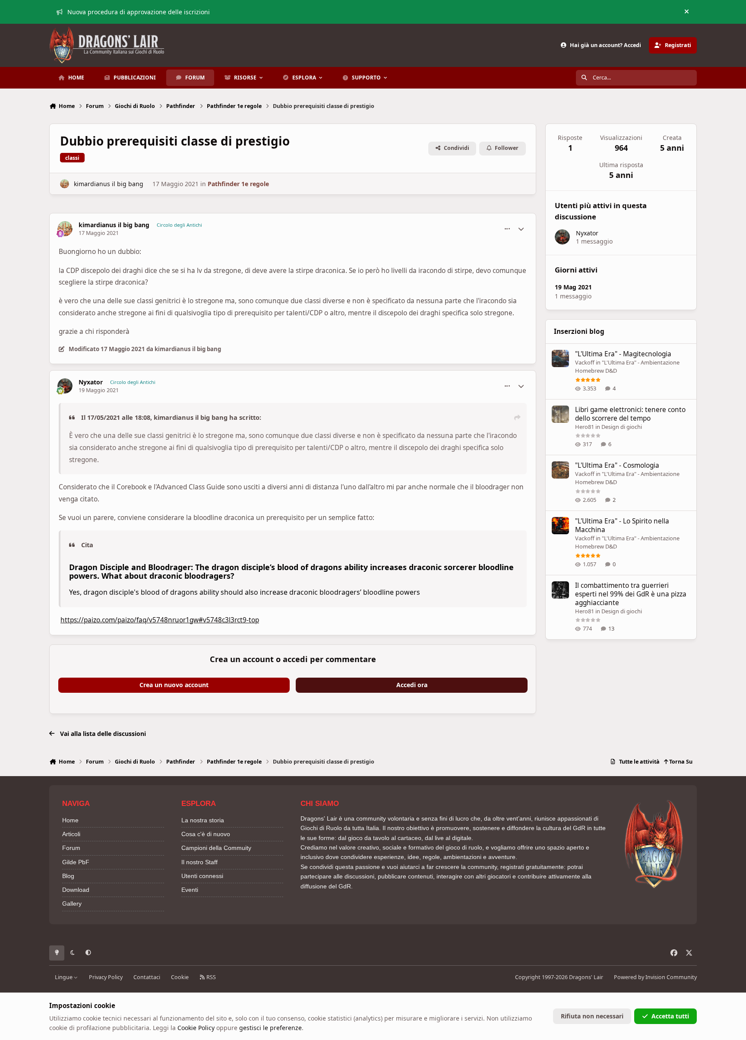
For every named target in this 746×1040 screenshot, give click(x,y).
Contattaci (146, 977)
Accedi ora (411, 685)
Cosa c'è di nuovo (205, 834)
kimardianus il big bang (108, 184)
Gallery (72, 903)
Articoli (71, 834)
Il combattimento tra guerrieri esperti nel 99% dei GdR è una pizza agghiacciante (630, 594)
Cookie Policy (196, 1028)
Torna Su (680, 761)
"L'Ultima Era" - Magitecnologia (623, 353)
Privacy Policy (106, 977)
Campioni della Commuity (216, 847)
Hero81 (584, 427)
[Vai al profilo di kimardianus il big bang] (64, 183)
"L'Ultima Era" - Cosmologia (617, 465)
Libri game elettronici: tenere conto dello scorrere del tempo (630, 414)
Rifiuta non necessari (592, 1016)
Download (75, 889)
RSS (210, 977)
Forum (71, 847)
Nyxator (91, 382)
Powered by (655, 977)
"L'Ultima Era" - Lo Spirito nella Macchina (622, 525)
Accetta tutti (670, 1016)
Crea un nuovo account (174, 685)
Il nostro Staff (199, 862)
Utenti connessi (202, 875)
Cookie (180, 977)
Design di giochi (621, 427)
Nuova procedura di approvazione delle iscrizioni (138, 12)
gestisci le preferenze (270, 1028)
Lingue (64, 977)
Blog (68, 875)
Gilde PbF (75, 862)
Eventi (189, 889)
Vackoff (584, 362)
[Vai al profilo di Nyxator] (65, 385)
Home (70, 820)
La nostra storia (202, 820)
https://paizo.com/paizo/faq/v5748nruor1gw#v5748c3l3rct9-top (159, 620)
